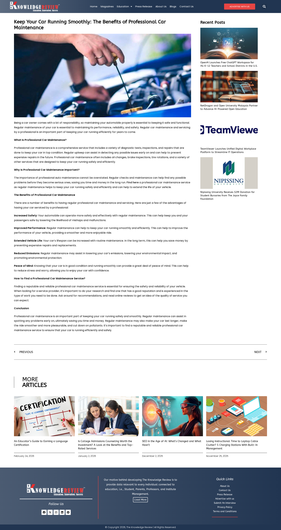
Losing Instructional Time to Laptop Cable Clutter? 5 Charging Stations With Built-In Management (232, 445)
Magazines (107, 6)
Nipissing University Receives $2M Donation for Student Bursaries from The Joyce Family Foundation (227, 195)
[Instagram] (56, 512)
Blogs (173, 6)
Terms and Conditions (225, 511)
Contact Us (187, 6)
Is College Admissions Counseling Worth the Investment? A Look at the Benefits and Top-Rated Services (105, 445)
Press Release (143, 6)
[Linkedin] (62, 512)
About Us (161, 6)
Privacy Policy (224, 507)
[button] (264, 6)
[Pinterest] (68, 512)
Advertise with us (224, 498)
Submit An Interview (225, 503)
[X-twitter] (50, 512)
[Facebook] (44, 512)
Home (93, 6)
